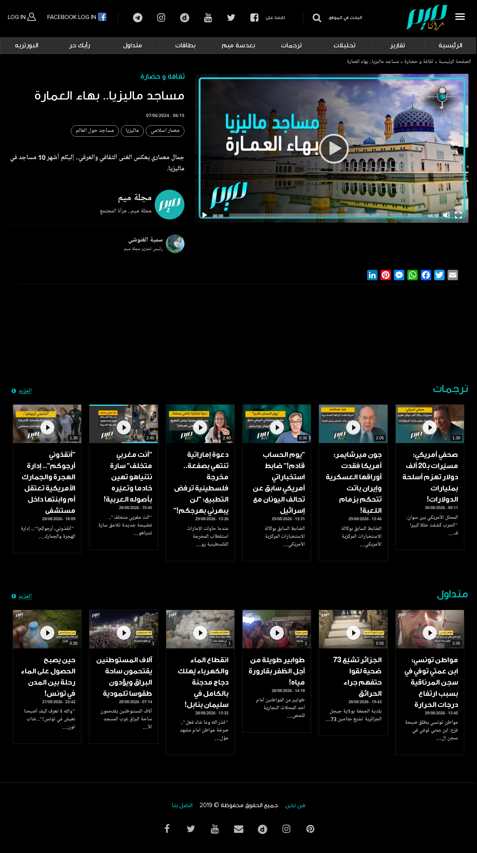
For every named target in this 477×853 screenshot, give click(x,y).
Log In (17, 17)
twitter (231, 17)
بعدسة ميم (238, 45)
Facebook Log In (72, 17)
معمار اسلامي (165, 131)
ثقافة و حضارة (418, 62)
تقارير (397, 45)
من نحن (295, 805)
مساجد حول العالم (95, 131)
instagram (161, 17)
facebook (254, 17)
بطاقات (185, 45)
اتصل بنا (182, 805)
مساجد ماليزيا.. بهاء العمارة (373, 62)
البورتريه (26, 45)
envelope (238, 829)
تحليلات (345, 45)
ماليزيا (132, 131)
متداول (132, 45)
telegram (138, 17)
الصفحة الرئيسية (454, 62)
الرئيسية (450, 45)
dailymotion (185, 17)
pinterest (310, 829)
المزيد (25, 391)
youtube (208, 17)
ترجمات (291, 45)
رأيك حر (79, 45)
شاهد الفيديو (430, 424)
